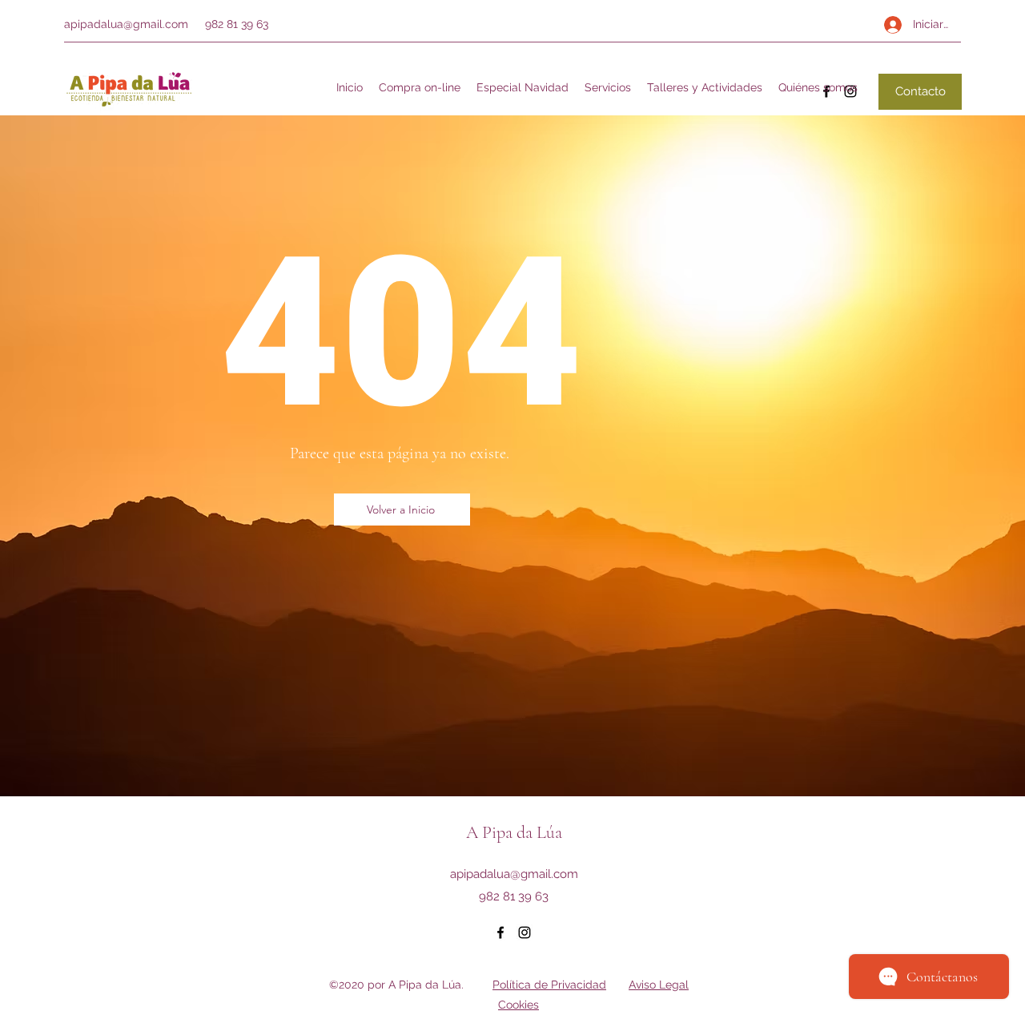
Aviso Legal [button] (659, 984)
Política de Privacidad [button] (549, 984)
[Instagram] (525, 932)
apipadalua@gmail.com (126, 24)
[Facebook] (500, 932)
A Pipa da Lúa (514, 832)
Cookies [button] (518, 1004)
